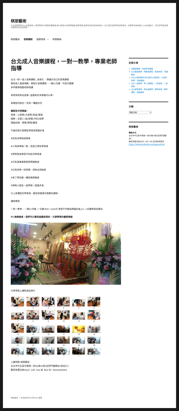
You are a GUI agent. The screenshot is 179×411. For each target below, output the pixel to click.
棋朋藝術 (18, 21)
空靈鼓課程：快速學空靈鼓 (142, 69)
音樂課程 (28, 39)
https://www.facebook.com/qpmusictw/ (147, 144)
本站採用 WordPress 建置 (31, 398)
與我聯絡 (56, 39)
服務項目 (40, 39)
